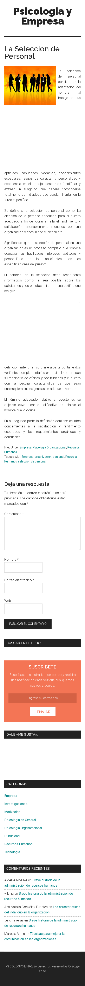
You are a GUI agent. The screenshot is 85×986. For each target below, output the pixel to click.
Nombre (11, 559)
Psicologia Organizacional (49, 447)
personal (58, 456)
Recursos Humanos (18, 844)
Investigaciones (15, 804)
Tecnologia (12, 852)
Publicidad (12, 836)
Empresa (26, 447)
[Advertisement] (39, 137)
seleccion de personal (32, 461)
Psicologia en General (20, 820)
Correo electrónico (19, 580)
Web (7, 601)
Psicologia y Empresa (42, 16)
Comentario (14, 514)
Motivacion (12, 812)
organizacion (43, 456)
